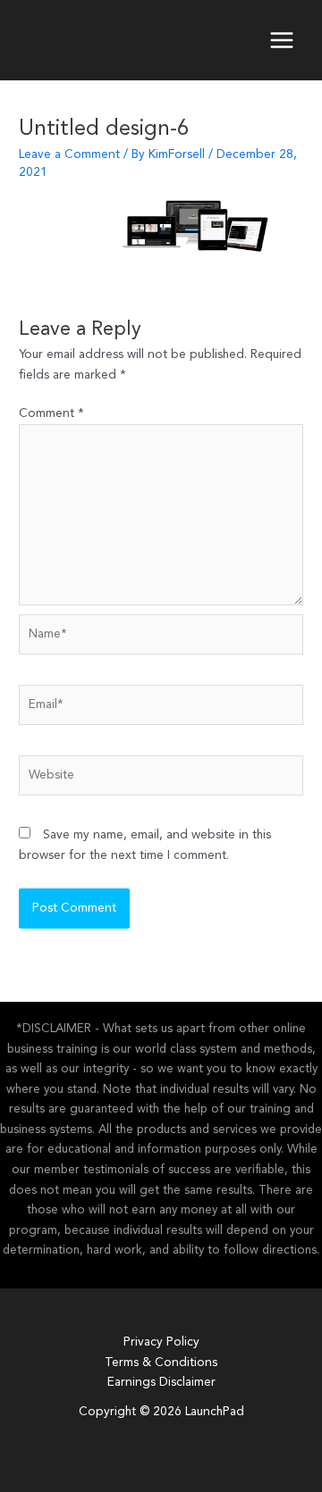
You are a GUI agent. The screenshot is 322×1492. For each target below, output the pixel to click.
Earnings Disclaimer (161, 1382)
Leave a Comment (69, 155)
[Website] (161, 779)
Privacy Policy (161, 1342)
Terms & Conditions (161, 1363)
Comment (51, 414)
